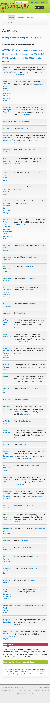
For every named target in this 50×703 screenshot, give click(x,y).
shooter (21, 58)
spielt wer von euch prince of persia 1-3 (7, 190)
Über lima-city (13, 690)
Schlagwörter (36, 37)
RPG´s (7, 540)
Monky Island (6, 422)
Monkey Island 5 (7, 279)
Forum (11, 18)
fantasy (39, 50)
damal (30, 50)
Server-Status (28, 693)
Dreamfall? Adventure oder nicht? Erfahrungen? (8, 293)
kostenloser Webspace (9, 3)
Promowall (30, 18)
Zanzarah (8, 121)
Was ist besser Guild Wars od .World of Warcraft (7, 353)
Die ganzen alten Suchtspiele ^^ (7, 162)
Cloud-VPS (29, 7)
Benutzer (20, 18)
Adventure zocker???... (7, 469)
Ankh (7, 376)
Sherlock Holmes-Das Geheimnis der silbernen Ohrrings (8, 594)
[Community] (6, 16)
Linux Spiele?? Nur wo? (7, 390)
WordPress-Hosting (8, 7)
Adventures (7, 549)
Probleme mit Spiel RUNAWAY (7, 531)
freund (10, 54)
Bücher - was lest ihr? (7, 431)
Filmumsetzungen (9, 306)
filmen (5, 54)
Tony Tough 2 (6, 506)
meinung (39, 54)
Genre (7, 444)
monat (5, 57)
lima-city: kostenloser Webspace (15, 37)
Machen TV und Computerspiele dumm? (8, 454)
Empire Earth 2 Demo (6, 570)
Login (32, 2)
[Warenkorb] (6, 10)
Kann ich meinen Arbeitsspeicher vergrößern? (8, 635)
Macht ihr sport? (7, 150)
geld (16, 53)
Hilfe (2, 11)
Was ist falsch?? (6, 581)
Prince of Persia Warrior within (7, 609)
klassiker (25, 54)
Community (39, 7)
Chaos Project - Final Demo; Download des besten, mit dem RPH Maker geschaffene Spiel (7, 228)
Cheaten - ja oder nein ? (8, 409)
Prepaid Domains (30, 674)
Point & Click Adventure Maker (6, 176)
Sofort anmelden (36, 651)
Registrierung (41, 2)
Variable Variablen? (7, 258)
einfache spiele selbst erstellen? (7, 247)
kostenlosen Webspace (23, 669)
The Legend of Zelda (6, 322)
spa (26, 57)
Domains (20, 7)
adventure (8, 50)
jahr (20, 54)
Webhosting (5, 687)
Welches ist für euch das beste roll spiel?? (7, 494)
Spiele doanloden (7, 620)
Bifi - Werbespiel (7, 335)
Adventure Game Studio (7, 560)
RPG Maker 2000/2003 (7, 516)
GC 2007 (8, 128)
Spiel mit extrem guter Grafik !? (7, 109)
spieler (32, 57)
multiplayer (14, 58)
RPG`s (7, 400)
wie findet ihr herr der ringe (7, 479)
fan (34, 50)
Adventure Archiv (6, 269)
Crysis (7, 313)
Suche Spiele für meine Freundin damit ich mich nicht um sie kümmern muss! (6, 90)
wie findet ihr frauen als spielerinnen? (8, 137)
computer (24, 50)
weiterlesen (20, 74)
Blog (21, 690)
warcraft (5, 61)
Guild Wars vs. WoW (6, 367)
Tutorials (9, 22)
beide (17, 50)
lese (31, 53)
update (38, 58)
